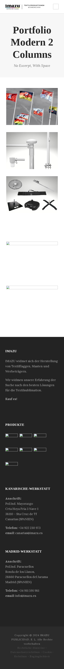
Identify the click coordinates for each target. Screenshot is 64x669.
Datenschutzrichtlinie (25, 652)
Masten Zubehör (32, 152)
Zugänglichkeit (40, 656)
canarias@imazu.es (28, 533)
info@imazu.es (25, 596)
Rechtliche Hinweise (31, 647)
